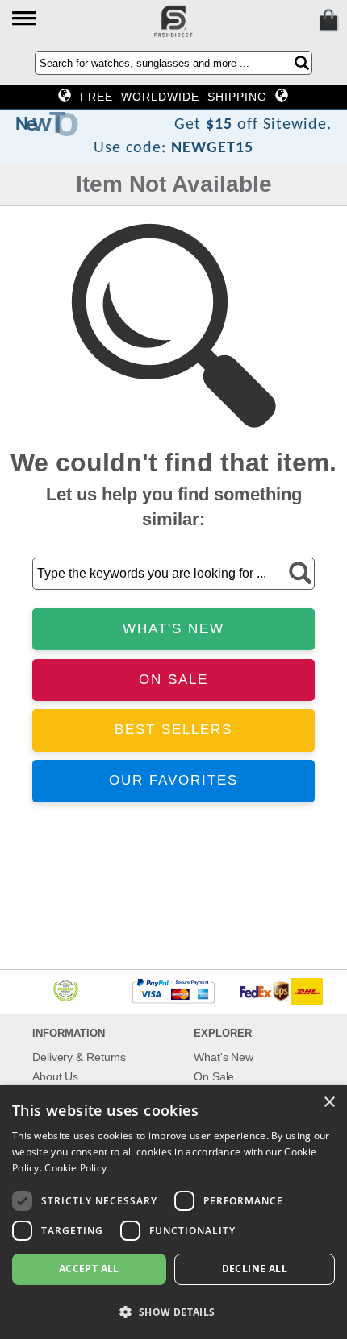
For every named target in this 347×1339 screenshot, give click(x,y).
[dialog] (173, 1212)
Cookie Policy (75, 1168)
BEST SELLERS (173, 729)
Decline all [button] (254, 1268)
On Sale (214, 1076)
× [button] (329, 1102)
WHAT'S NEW (173, 628)
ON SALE (173, 679)
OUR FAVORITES (173, 780)
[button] (25, 20)
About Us (55, 1076)
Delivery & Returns (79, 1057)
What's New (223, 1057)
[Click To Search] (302, 63)
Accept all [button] (89, 1268)
